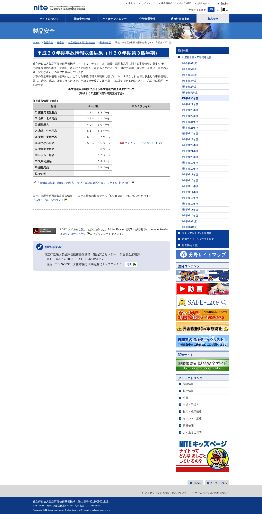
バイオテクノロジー (115, 18)
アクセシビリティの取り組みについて (165, 492)
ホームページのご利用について (212, 492)
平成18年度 (191, 168)
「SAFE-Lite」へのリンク (48, 199)
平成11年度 (191, 209)
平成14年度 (191, 192)
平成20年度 (191, 157)
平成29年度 (191, 104)
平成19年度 (191, 162)
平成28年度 (191, 110)
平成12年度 (191, 203)
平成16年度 (191, 180)
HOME (36, 42)
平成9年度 (191, 221)
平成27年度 (191, 116)
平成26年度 (191, 121)
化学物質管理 (147, 18)
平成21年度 (191, 151)
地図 (129, 264)
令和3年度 (191, 80)
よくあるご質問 (192, 432)
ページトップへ (218, 483)
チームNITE (185, 3)
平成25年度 (191, 127)
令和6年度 (191, 63)
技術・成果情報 (192, 411)
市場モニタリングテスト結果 (198, 239)
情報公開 (188, 425)
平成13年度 (191, 197)
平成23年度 (191, 139)
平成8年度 (191, 227)
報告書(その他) (190, 245)
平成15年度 (191, 186)
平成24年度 (191, 133)
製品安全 (213, 18)
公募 (185, 397)
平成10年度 (191, 215)
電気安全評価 (82, 18)
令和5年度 (191, 69)
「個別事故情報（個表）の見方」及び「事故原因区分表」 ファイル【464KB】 (84, 182)
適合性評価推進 (180, 18)
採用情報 (188, 390)
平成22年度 (191, 145)
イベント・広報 (192, 418)
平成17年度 (191, 174)
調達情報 (188, 383)
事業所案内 (167, 3)
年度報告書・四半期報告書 (196, 57)
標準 (211, 9)
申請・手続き (191, 404)
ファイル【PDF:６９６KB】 (141, 143)
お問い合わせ (204, 3)
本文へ (131, 3)
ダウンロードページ (74, 233)
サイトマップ (148, 3)
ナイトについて (49, 18)
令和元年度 (191, 92)
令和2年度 (191, 86)
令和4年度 (191, 75)
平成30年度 (191, 98)
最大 (225, 9)
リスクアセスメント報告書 (196, 233)
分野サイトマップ (207, 254)
